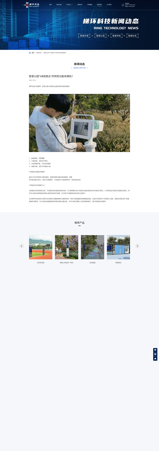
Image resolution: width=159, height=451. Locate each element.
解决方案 (59, 4)
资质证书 (80, 4)
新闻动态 (99, 4)
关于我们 (109, 4)
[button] (21, 246)
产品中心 (68, 4)
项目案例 (89, 4)
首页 (50, 4)
